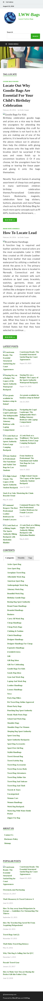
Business (10, 614)
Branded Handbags (15, 610)
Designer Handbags (15, 639)
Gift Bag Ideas (13, 660)
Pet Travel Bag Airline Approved (20, 702)
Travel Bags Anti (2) (11, 935)
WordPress (16, 998)
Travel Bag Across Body (17, 769)
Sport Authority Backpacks (18, 740)
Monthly (21, 558)
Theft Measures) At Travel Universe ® (18, 899)
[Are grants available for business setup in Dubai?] (10, 396)
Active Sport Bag (14, 564)
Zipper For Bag (13, 818)
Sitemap (7, 843)
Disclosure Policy (11, 839)
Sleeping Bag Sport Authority (19, 731)
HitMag (27, 998)
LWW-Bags (29, 14)
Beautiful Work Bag (15, 594)
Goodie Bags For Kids (10, 81)
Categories (9, 558)
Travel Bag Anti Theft (16, 786)
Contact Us (8, 835)
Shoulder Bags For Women (18, 727)
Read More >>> (9, 219)
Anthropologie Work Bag (17, 585)
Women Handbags (14, 802)
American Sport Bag (15, 581)
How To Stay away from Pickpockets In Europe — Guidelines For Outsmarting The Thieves (20, 910)
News (9, 694)
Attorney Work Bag (15, 589)
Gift (8, 656)
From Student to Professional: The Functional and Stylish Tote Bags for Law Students (29, 461)
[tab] (10, 558)
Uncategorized (13, 794)
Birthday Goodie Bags (16, 598)
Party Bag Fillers (14, 698)
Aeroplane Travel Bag (16, 573)
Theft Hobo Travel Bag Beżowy (16, 944)
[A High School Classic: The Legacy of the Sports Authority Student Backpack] (10, 476)
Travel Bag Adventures (16, 773)
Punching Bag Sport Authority (19, 710)
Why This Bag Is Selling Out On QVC (18, 953)
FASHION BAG (14, 652)
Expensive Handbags (15, 648)
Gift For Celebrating (15, 665)
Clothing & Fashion (15, 631)
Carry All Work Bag (15, 619)
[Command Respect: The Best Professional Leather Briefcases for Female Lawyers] (10, 505)
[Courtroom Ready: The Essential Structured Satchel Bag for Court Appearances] (10, 352)
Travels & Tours (14, 790)
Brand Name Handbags (11, 228)
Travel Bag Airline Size (16, 777)
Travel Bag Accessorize (16, 765)
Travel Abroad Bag (15, 756)
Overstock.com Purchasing (14, 890)
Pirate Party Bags (14, 706)
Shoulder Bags (13, 723)
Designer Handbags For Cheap (19, 644)
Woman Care (12, 798)
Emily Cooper (24, 110)
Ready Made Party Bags (17, 715)
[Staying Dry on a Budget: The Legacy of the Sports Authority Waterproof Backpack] (10, 375)
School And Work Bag (16, 719)
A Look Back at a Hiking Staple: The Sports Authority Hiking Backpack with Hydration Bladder (30, 530)
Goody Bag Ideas (14, 673)
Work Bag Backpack (15, 807)
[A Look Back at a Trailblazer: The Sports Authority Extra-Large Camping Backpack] (10, 436)
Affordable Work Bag (16, 577)
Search (10, 32)
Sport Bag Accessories (16, 744)
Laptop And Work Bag (16, 681)
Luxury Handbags (14, 690)
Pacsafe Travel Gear (11, 962)
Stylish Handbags (14, 752)
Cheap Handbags (14, 623)
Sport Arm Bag (13, 736)
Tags (30, 558)
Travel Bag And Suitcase (17, 781)
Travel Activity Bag (15, 761)
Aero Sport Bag (13, 568)
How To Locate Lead (20, 233)
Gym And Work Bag (15, 677)
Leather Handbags (14, 685)
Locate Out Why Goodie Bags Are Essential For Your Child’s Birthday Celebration (18, 95)
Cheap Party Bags (14, 627)
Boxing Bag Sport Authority (18, 602)
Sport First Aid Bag (15, 748)
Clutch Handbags (14, 635)
